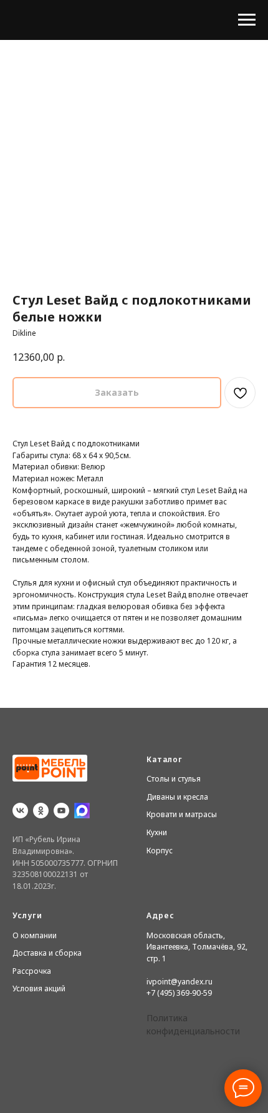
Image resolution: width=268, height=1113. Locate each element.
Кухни (156, 832)
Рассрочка (31, 971)
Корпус (159, 850)
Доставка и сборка (47, 953)
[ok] (41, 810)
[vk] (20, 810)
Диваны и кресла (177, 797)
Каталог (164, 759)
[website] (82, 810)
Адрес (160, 915)
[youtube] (61, 810)
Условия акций (38, 988)
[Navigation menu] (247, 20)
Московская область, (185, 935)
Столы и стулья (173, 778)
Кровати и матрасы (181, 814)
